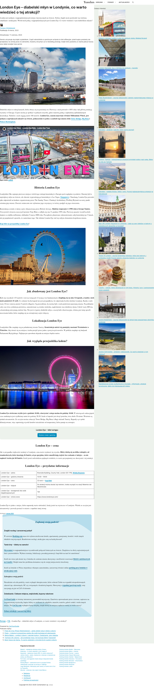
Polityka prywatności (31, 680)
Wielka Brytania (79, 473)
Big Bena (85, 118)
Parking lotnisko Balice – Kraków (68, 651)
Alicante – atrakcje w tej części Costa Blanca (33, 670)
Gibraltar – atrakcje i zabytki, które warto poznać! (116, 130)
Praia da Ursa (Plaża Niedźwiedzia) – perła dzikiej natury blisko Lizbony (30, 631)
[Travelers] (89, 2)
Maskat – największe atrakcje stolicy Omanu (33, 649)
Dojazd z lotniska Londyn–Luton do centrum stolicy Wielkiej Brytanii (123, 38)
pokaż (10, 180)
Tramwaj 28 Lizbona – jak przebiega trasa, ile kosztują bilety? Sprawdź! (30, 638)
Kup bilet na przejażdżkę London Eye (14, 223)
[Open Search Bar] (133, 2)
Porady (111, 2)
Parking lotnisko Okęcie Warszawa (69, 655)
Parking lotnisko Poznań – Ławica (69, 653)
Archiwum (27, 678)
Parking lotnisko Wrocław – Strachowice (71, 660)
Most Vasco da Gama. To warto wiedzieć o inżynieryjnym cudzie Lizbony (31, 640)
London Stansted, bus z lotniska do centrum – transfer (118, 68)
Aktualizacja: (11, 35)
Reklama (27, 673)
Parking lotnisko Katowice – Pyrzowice (70, 659)
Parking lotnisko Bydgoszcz (67, 662)
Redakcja (27, 676)
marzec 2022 (10, 513)
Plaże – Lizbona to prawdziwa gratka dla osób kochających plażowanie (30, 633)
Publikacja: (9, 30)
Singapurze (64, 197)
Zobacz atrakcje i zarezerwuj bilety (17, 611)
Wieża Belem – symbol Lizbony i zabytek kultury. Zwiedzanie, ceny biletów (31, 635)
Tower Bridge (76, 118)
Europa (3, 621)
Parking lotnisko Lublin (65, 666)
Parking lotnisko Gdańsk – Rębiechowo (70, 657)
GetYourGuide (14, 626)
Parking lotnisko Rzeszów (66, 664)
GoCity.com (17, 605)
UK (8, 621)
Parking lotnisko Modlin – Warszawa (69, 649)
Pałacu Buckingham (7, 121)
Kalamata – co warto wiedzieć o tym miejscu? (33, 651)
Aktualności (124, 2)
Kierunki (99, 2)
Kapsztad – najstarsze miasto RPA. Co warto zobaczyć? (36, 653)
